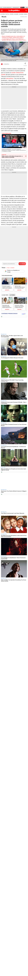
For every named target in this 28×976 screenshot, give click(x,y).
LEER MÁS (7, 290)
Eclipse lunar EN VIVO (7, 7)
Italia (8, 267)
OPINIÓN (11, 14)
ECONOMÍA (16, 14)
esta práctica (9, 78)
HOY (1, 7)
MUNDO (25, 14)
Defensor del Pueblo (17, 7)
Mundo (4, 16)
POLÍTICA (7, 14)
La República (6, 64)
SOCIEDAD (21, 14)
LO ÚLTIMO (2, 14)
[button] (2, 10)
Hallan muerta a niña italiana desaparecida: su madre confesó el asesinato (12, 157)
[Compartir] (25, 63)
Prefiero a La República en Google (13, 271)
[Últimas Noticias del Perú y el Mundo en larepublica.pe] (14, 10)
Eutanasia (12, 267)
